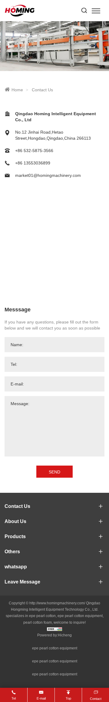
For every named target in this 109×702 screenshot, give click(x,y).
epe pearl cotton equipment (54, 648)
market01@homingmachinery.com (48, 175)
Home (17, 89)
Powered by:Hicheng (54, 635)
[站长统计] (54, 629)
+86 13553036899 (32, 163)
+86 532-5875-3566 (34, 150)
